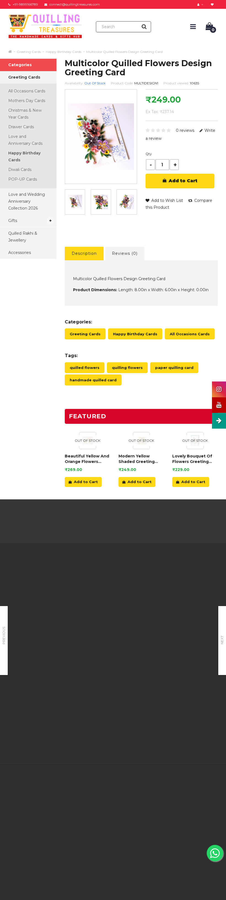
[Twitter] (178, 775)
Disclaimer (73, 636)
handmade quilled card (93, 380)
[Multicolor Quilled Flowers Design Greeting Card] (101, 202)
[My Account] (201, 4)
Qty (149, 154)
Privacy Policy (76, 595)
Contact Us (109, 579)
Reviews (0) (125, 253)
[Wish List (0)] (213, 4)
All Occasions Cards (26, 91)
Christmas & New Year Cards (25, 114)
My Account (110, 586)
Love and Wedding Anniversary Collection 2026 (26, 201)
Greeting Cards (29, 52)
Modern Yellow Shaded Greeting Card (137, 459)
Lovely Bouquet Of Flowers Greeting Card (192, 459)
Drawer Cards (21, 126)
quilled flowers (84, 367)
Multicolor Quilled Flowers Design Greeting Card (124, 52)
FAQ (67, 630)
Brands (142, 574)
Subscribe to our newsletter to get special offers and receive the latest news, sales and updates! (194, 593)
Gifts (12, 220)
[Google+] (190, 775)
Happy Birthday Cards (63, 52)
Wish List (108, 607)
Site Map (143, 609)
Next (222, 640)
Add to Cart (182, 180)
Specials (143, 595)
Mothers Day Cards (26, 100)
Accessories (19, 252)
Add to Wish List (166, 200)
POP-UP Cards (22, 179)
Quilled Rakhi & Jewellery (22, 237)
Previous (4, 635)
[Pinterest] (201, 775)
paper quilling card (174, 367)
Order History (112, 600)
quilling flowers (127, 367)
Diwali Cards (19, 169)
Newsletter (146, 602)
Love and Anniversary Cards (25, 140)
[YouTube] (213, 775)
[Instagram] (213, 786)
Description (84, 253)
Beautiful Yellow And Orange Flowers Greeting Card (87, 459)
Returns (106, 593)
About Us (72, 574)
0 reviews (185, 130)
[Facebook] (166, 775)
